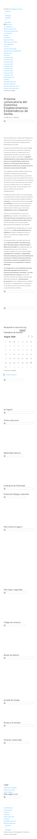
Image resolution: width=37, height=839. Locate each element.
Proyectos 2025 (8, 60)
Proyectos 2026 (8, 57)
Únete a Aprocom (9, 77)
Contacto (6, 79)
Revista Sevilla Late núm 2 (11, 88)
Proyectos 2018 (8, 75)
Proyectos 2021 (8, 68)
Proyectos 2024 (8, 62)
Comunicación (8, 33)
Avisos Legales (8, 792)
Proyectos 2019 (8, 73)
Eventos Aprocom (11, 375)
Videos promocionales (10, 42)
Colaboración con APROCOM (12, 51)
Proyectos (7, 55)
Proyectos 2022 (8, 66)
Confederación (8, 27)
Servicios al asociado (10, 49)
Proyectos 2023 (8, 64)
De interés (7, 38)
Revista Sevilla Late (9, 84)
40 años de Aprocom (10, 29)
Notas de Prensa (9, 40)
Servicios (6, 46)
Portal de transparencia (11, 31)
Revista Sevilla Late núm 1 (11, 86)
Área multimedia (9, 44)
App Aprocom (8, 53)
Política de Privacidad (10, 788)
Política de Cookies (9, 790)
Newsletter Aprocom (10, 82)
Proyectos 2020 (8, 71)
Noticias (6, 35)
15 (27, 354)
